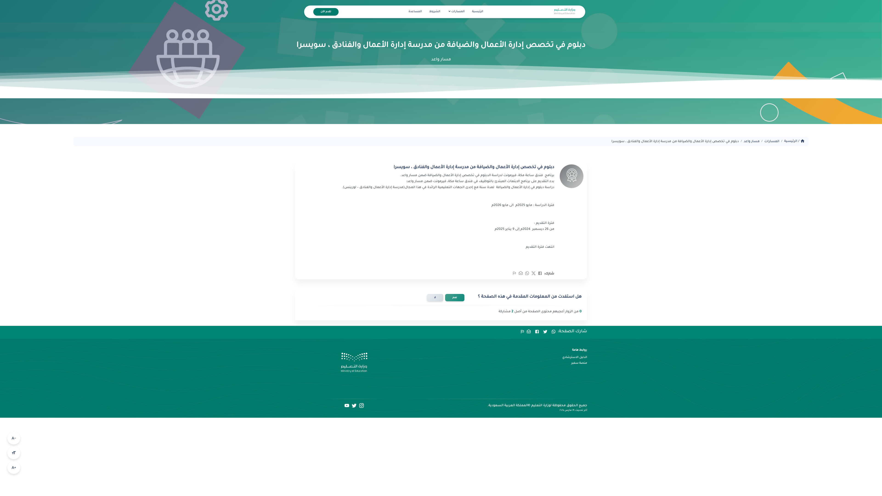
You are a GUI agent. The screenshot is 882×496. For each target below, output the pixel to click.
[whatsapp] (527, 275)
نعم (454, 297)
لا (435, 297)
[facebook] (540, 275)
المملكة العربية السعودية (508, 406)
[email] (520, 275)
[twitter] (533, 275)
